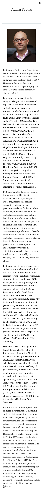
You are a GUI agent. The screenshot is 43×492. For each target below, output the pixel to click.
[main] (21, 10)
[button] (3, 3)
